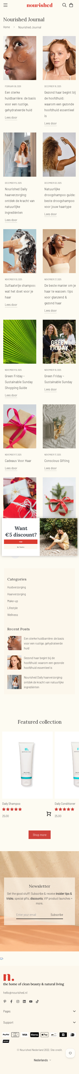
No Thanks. (20, 547)
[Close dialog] (75, 520)
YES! (20, 542)
